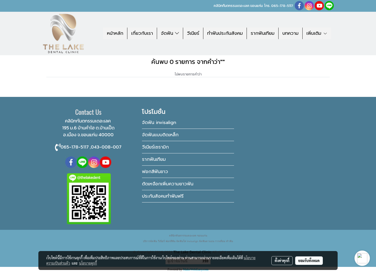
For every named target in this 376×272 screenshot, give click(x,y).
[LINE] (82, 161)
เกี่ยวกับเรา (142, 33)
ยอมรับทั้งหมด (309, 260)
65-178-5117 (283, 5)
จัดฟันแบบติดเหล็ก (160, 134)
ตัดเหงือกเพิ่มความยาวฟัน (167, 183)
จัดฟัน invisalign (159, 122)
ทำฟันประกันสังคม (225, 33)
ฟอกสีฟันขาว (155, 171)
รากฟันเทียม (262, 33)
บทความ (290, 33)
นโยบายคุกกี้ (88, 263)
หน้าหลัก (115, 33)
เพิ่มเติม (314, 33)
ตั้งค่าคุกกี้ (282, 260)
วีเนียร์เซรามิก (155, 147)
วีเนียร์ (193, 33)
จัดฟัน (168, 33)
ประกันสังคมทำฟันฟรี (163, 196)
